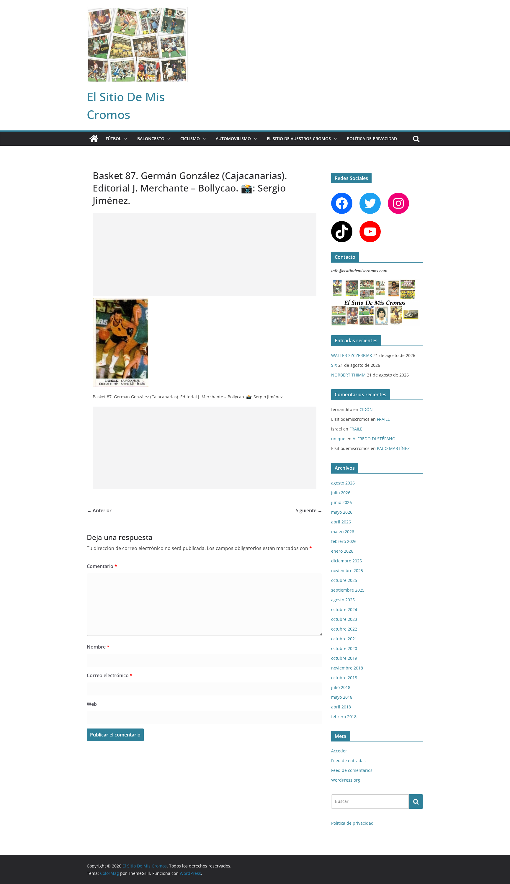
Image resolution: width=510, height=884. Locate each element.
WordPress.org (345, 780)
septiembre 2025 (347, 590)
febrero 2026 (344, 541)
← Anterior (99, 510)
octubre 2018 (344, 677)
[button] (124, 139)
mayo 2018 (341, 697)
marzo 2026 (342, 531)
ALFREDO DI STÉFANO (374, 438)
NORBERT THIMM (348, 375)
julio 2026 (340, 492)
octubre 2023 (344, 619)
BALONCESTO (150, 138)
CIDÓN (366, 409)
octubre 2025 (344, 580)
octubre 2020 (344, 648)
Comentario (102, 566)
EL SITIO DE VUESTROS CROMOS (299, 138)
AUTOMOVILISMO (233, 138)
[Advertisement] (204, 254)
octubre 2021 (344, 638)
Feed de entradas (348, 760)
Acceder (339, 751)
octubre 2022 (344, 629)
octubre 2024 (344, 609)
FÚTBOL (113, 138)
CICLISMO (190, 138)
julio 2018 (340, 687)
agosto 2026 (343, 483)
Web (92, 704)
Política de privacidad (372, 138)
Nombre (98, 647)
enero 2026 (342, 551)
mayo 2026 (341, 512)
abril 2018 (341, 707)
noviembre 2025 (347, 570)
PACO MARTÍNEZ (393, 448)
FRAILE (383, 419)
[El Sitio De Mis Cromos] (94, 139)
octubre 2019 (344, 658)
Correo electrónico (110, 675)
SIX (334, 365)
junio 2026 (341, 502)
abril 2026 (341, 522)
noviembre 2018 (347, 668)
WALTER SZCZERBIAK (351, 355)
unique (338, 438)
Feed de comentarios (351, 770)
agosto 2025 (343, 600)
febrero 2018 (344, 716)
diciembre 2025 (346, 561)
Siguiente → (309, 510)
